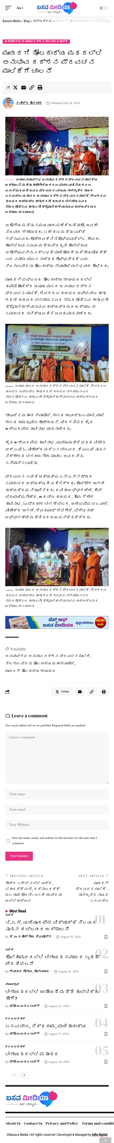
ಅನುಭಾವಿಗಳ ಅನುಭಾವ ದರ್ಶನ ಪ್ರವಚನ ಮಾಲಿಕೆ (36, 41)
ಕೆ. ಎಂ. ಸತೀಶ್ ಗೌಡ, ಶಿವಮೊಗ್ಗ (31, 937)
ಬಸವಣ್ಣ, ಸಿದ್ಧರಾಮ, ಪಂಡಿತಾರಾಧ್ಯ (45, 1026)
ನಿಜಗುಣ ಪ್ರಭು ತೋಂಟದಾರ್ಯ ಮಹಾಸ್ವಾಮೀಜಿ (39, 663)
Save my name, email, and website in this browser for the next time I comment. (54, 840)
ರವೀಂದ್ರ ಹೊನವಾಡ (29, 103)
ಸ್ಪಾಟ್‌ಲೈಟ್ (12, 984)
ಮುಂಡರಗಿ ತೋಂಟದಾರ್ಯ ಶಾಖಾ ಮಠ (30, 671)
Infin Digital (99, 1135)
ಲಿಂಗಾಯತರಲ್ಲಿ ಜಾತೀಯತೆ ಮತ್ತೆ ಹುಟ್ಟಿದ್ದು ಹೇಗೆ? (52, 995)
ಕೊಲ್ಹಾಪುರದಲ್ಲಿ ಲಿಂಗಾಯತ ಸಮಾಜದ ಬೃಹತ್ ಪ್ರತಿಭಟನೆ (52, 960)
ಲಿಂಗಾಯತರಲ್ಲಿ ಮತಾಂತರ (32, 1054)
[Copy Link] (32, 87)
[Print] (40, 87)
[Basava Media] (57, 8)
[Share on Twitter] (15, 87)
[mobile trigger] (9, 8)
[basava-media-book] (57, 622)
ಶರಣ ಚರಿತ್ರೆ (15, 1019)
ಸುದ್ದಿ (9, 915)
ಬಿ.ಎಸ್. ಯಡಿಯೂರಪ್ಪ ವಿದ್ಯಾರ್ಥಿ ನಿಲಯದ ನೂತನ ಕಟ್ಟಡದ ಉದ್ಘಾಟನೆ (51, 925)
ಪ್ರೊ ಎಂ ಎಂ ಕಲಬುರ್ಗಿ (25, 1006)
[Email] (23, 87)
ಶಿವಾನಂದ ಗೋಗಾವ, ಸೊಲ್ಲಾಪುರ (30, 971)
